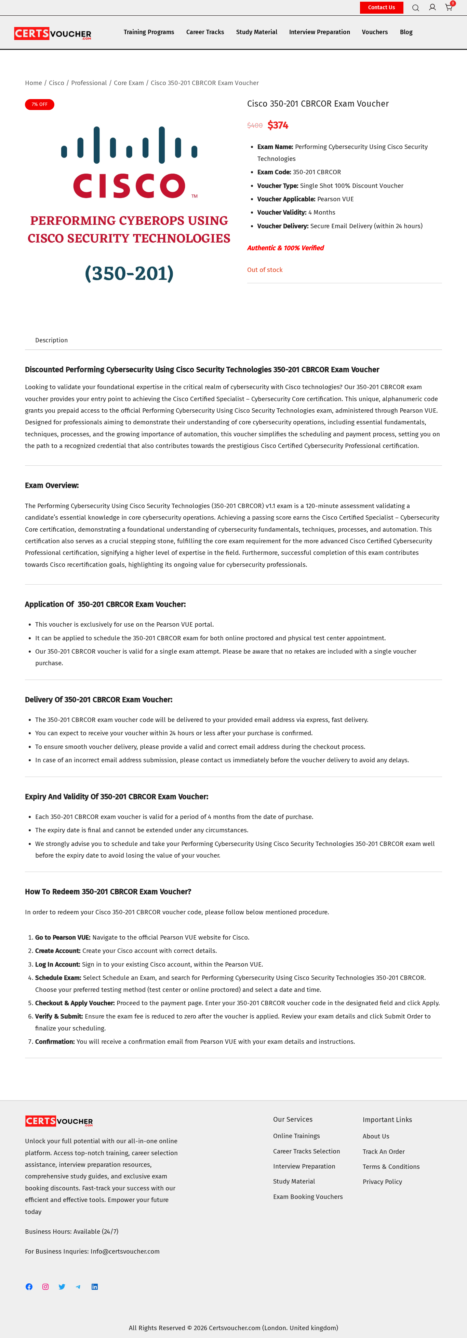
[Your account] (432, 7)
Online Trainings (296, 1136)
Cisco (56, 83)
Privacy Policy (382, 1182)
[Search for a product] (416, 7)
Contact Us (381, 7)
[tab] (51, 340)
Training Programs (149, 32)
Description (51, 340)
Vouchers (375, 32)
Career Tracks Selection (306, 1151)
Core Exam (129, 83)
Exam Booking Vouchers (308, 1197)
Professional (89, 83)
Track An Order (384, 1152)
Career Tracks (205, 32)
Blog (406, 32)
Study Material (256, 32)
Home (33, 83)
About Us (376, 1136)
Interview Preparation (319, 32)
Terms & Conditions (391, 1167)
